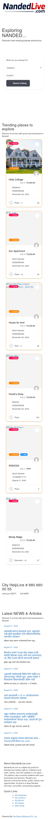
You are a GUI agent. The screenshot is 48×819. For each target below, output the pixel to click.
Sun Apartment (17, 251)
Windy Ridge (15, 537)
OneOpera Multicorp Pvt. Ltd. (25, 816)
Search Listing (19, 83)
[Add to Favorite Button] (37, 144)
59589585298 (18, 191)
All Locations (20, 797)
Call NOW (24, 593)
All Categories (21, 795)
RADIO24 (14, 465)
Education (19, 560)
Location (9, 75)
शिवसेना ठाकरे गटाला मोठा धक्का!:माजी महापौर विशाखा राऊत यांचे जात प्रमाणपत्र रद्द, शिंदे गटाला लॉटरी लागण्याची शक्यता (22, 655)
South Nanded (18, 473)
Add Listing (19, 805)
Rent (17, 345)
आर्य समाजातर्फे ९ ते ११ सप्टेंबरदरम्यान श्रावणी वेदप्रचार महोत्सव (21, 696)
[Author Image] (36, 173)
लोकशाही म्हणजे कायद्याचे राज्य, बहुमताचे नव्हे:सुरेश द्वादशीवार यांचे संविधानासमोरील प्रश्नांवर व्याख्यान (22, 633)
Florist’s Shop (16, 394)
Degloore (16, 545)
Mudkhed (16, 187)
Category (10, 67)
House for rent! (17, 322)
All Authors (19, 800)
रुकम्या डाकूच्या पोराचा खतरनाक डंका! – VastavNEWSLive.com (22, 739)
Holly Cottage (16, 179)
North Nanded (18, 259)
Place (17, 202)
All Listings (19, 803)
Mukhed (15, 402)
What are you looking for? (17, 60)
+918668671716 (19, 477)
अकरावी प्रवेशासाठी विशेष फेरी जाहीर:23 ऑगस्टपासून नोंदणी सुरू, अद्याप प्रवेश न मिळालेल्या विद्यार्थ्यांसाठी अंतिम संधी (22, 676)
